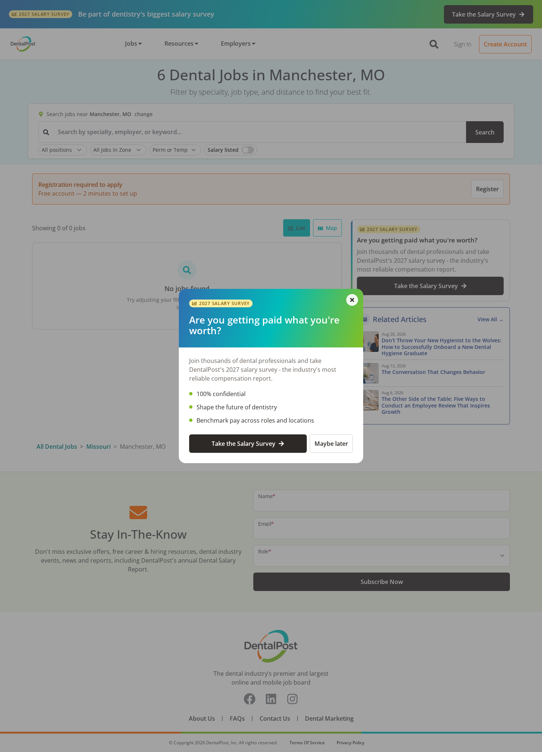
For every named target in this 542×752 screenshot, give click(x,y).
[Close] (352, 300)
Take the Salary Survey (243, 444)
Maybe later (331, 444)
